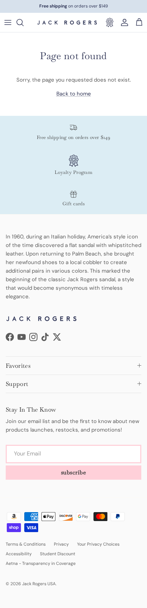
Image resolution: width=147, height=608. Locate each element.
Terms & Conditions (26, 544)
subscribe (73, 472)
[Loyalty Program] (109, 22)
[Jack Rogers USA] (67, 22)
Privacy (61, 544)
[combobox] (23, 22)
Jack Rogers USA (39, 584)
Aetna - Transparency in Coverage (41, 563)
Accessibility (19, 554)
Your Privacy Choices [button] (98, 544)
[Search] (23, 22)
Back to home (73, 93)
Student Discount (57, 554)
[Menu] (8, 22)
